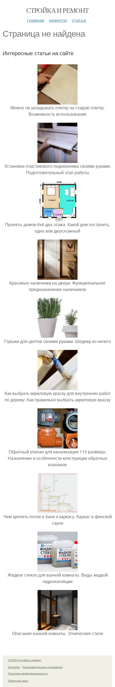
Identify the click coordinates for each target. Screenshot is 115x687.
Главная (35, 20)
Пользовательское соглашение (42, 667)
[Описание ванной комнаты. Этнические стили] (57, 627)
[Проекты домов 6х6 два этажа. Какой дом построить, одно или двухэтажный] (57, 218)
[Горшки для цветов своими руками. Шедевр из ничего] (57, 335)
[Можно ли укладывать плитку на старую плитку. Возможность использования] (57, 101)
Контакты (14, 667)
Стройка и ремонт (57, 10)
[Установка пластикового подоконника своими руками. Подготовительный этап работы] (57, 159)
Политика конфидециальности (28, 673)
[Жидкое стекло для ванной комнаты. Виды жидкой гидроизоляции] (57, 568)
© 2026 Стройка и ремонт (24, 660)
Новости (58, 20)
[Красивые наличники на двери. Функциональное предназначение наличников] (57, 276)
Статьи (79, 20)
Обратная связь (18, 680)
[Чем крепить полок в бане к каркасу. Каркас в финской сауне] (57, 510)
